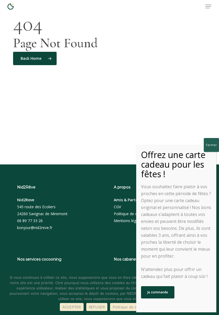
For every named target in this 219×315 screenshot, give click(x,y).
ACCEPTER (71, 307)
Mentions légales (128, 220)
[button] (208, 6)
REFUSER (97, 307)
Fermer (211, 145)
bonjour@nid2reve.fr (34, 227)
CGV (117, 206)
